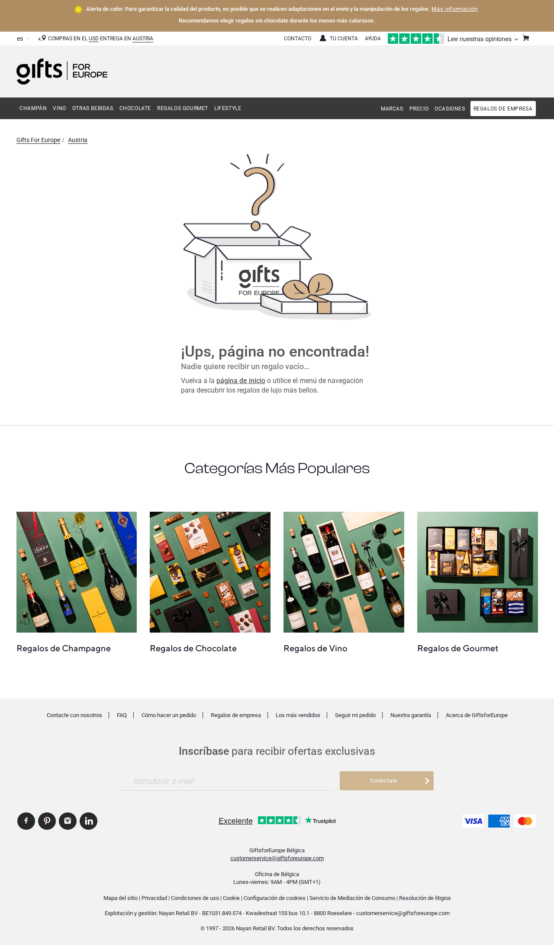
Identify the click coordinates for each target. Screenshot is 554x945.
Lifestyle (227, 108)
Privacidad (154, 898)
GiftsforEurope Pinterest (47, 821)
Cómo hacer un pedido (169, 715)
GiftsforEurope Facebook (26, 821)
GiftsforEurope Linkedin (88, 821)
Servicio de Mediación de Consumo (352, 898)
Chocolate (135, 108)
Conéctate (384, 780)
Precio (419, 109)
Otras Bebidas (92, 108)
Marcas (392, 109)
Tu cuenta (344, 39)
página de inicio (240, 381)
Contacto (297, 39)
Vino (59, 108)
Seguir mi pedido (355, 715)
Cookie (231, 898)
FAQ (122, 715)
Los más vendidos (298, 715)
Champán (33, 108)
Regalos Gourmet (182, 108)
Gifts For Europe (38, 139)
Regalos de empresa (503, 109)
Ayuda (373, 39)
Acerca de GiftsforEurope (477, 715)
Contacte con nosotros (74, 715)
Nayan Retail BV (178, 913)
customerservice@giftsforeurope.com (277, 858)
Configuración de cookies (275, 898)
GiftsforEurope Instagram (68, 821)
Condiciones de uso (195, 898)
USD (94, 39)
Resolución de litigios (425, 898)
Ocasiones (450, 109)
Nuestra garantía (410, 715)
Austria (142, 39)
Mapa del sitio (120, 898)
